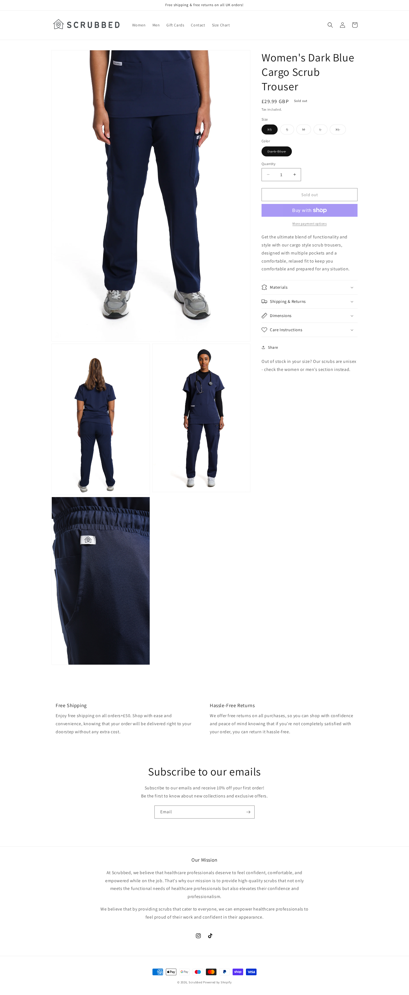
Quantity (268, 163)
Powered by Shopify (217, 982)
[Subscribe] (248, 812)
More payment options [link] (309, 223)
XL (341, 130)
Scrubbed (196, 982)
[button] (330, 25)
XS (272, 130)
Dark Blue (279, 152)
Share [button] (273, 347)
